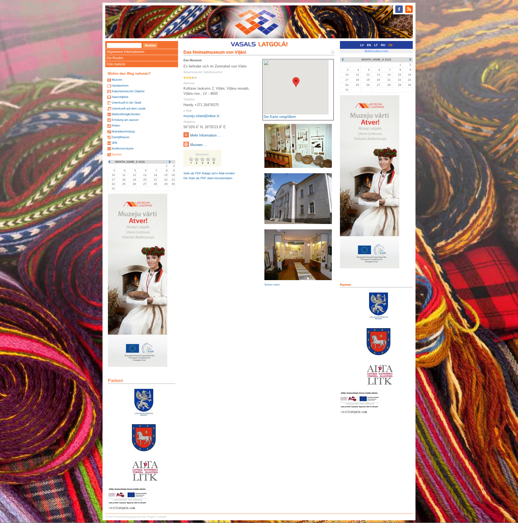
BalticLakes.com (376, 51)
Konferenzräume (123, 148)
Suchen (117, 154)
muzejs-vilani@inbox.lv (201, 116)
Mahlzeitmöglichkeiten (126, 114)
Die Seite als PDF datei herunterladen (207, 178)
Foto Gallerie (116, 64)
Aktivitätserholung (123, 131)
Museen (117, 79)
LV (362, 45)
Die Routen (115, 58)
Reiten (116, 125)
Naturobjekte (120, 97)
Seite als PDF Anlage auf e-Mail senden (209, 173)
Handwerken (120, 85)
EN (369, 45)
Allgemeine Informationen (125, 52)
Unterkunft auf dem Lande (129, 108)
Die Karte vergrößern (280, 117)
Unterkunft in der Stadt (126, 102)
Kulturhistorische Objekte (128, 91)
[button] (295, 82)
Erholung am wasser (125, 119)
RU (383, 45)
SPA (114, 142)
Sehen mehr (272, 284)
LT (376, 45)
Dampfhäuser (121, 137)
